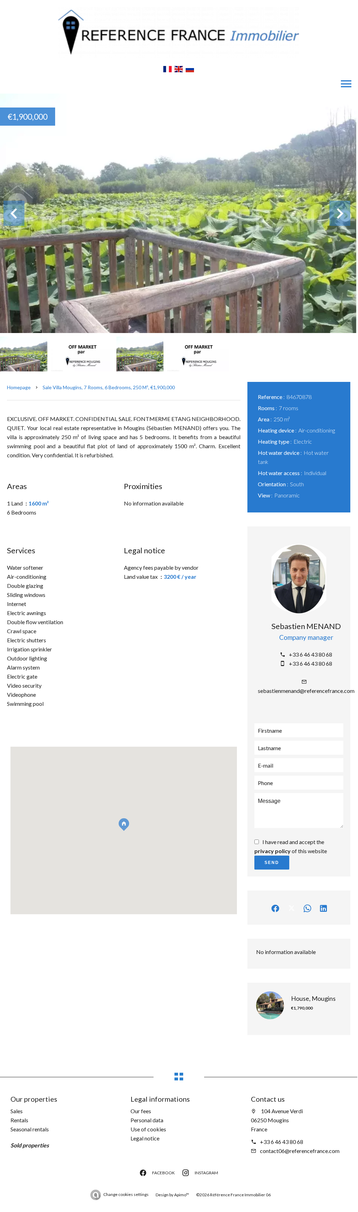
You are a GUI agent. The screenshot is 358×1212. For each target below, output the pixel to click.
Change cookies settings (126, 1194)
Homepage (19, 387)
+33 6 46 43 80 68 (310, 654)
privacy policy (272, 851)
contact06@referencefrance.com (300, 1150)
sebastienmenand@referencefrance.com (306, 690)
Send (271, 862)
